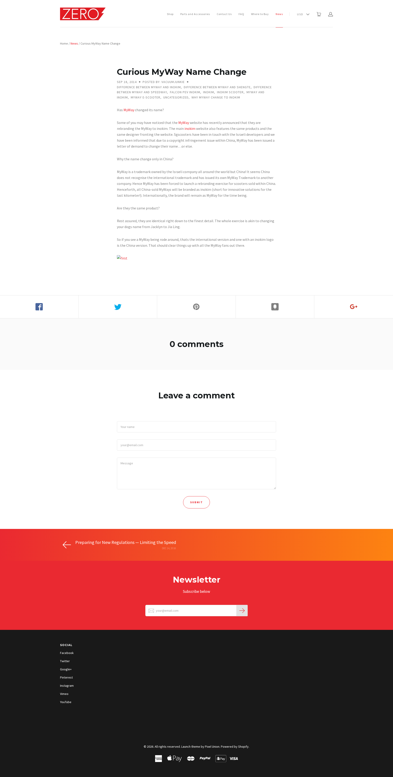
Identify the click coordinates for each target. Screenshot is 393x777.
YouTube (65, 702)
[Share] (39, 306)
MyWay (128, 110)
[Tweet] (118, 306)
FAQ (241, 14)
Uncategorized (176, 97)
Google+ (66, 669)
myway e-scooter (145, 97)
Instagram (67, 686)
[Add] (353, 306)
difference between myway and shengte (217, 87)
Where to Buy (260, 14)
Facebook (67, 653)
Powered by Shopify (235, 746)
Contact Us (224, 14)
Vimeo (64, 694)
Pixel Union (212, 746)
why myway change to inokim (215, 97)
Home (64, 43)
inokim (208, 92)
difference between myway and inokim (149, 87)
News (279, 14)
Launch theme (190, 746)
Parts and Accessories (195, 14)
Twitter (65, 661)
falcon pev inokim (185, 92)
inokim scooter (230, 92)
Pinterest (66, 677)
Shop (170, 14)
